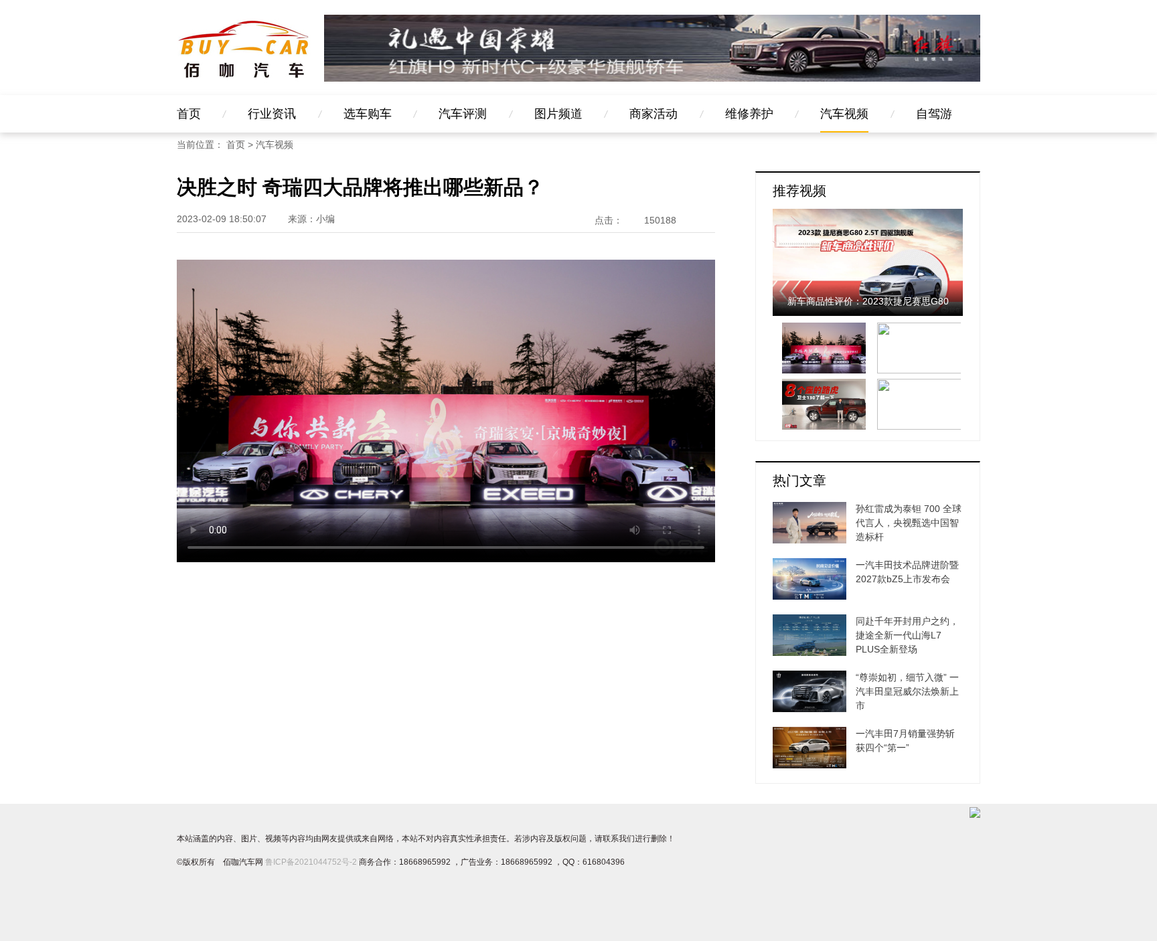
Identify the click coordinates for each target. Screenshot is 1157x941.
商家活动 (653, 113)
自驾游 (934, 113)
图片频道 (558, 113)
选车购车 (367, 113)
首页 (189, 113)
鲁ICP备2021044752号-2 (311, 862)
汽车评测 (463, 113)
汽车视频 (844, 113)
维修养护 (749, 113)
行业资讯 (272, 113)
